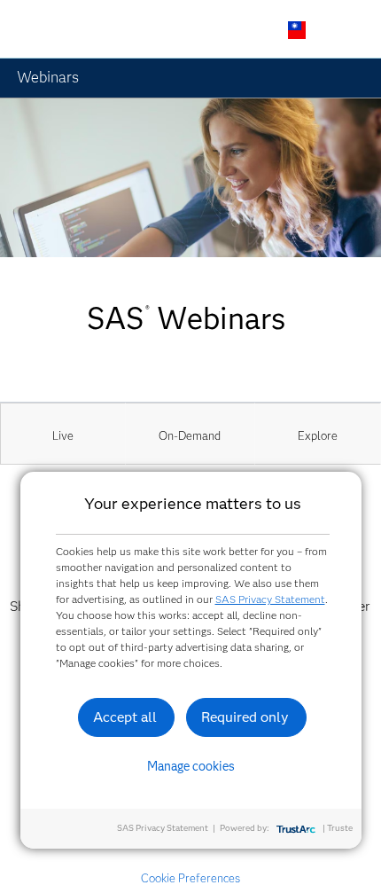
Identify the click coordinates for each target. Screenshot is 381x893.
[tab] (63, 434)
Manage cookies (191, 766)
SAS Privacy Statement (270, 599)
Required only (245, 717)
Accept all (125, 717)
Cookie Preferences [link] (190, 878)
